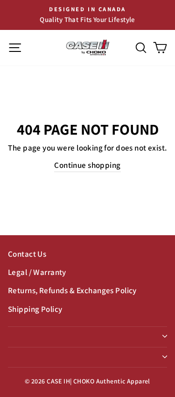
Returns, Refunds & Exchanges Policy (72, 290)
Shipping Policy (35, 309)
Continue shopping (87, 165)
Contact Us (27, 254)
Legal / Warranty (37, 272)
